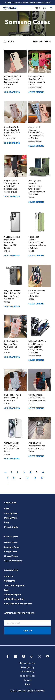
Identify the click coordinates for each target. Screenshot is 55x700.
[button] (37, 8)
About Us (8, 576)
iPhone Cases (10, 542)
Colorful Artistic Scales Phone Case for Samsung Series (37, 398)
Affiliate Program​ (12, 594)
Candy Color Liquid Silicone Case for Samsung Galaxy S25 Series (12, 80)
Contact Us (9, 580)
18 (35, 478)
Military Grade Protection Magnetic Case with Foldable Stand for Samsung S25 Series (36, 187)
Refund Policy (27, 671)
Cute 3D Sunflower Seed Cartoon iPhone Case (36, 293)
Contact (27, 680)
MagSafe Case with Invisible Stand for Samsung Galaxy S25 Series (12, 294)
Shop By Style (10, 513)
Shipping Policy (27, 675)
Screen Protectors (13, 560)
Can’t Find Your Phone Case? (18, 603)
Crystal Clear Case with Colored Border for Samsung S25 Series (12, 242)
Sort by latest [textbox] (40, 42)
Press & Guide (11, 527)
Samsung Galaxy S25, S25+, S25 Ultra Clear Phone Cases (11, 447)
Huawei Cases (11, 556)
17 (28, 478)
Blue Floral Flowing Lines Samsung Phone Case (12, 398)
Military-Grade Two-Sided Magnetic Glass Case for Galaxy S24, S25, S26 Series (37, 347)
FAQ (6, 590)
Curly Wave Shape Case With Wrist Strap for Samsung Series (36, 80)
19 (42, 478)
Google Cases (10, 551)
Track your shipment (14, 585)
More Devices (10, 517)
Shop (6, 508)
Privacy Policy (27, 667)
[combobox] (35, 42)
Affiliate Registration (14, 599)
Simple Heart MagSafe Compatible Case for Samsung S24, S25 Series (36, 132)
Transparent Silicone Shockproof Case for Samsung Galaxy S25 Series (37, 242)
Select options (12, 92)
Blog (6, 522)
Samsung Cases (11, 547)
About (27, 684)
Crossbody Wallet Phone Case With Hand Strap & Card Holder (12, 131)
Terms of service (27, 663)
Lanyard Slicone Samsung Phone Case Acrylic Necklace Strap (11, 184)
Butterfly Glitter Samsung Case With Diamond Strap (11, 345)
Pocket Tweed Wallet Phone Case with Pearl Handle (36, 446)
